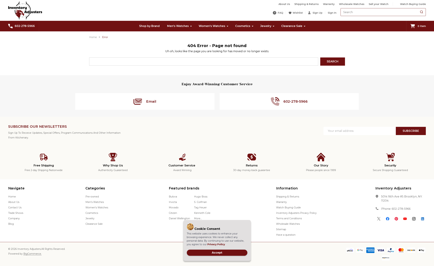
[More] (191, 26)
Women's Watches (212, 26)
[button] (378, 218)
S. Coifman (200, 202)
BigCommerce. (32, 253)
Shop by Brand (149, 26)
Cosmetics (242, 26)
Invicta (173, 202)
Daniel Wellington (179, 218)
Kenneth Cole (202, 213)
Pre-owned (92, 196)
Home (93, 37)
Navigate (16, 188)
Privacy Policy (216, 244)
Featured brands (184, 188)
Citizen (173, 213)
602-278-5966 (401, 208)
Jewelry (265, 26)
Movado (174, 207)
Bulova (173, 196)
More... (198, 218)
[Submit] (421, 12)
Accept (217, 252)
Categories (95, 188)
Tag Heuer (200, 207)
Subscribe (411, 130)
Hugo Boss (200, 196)
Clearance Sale (291, 26)
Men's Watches (178, 26)
